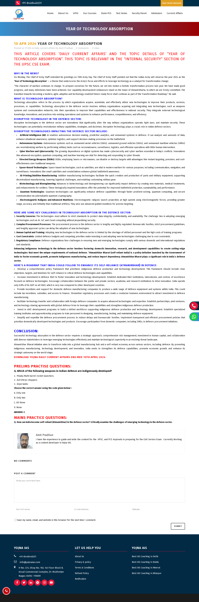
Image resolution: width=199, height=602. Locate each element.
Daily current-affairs (44, 48)
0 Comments (82, 48)
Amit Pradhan (66, 48)
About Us (79, 556)
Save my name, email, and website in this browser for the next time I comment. (56, 520)
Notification (80, 579)
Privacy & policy (83, 562)
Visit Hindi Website (171, 3)
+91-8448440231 (31, 3)
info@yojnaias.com (30, 562)
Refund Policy (82, 573)
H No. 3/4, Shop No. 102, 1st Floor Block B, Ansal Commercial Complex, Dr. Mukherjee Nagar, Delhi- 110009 (41, 571)
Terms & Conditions (84, 567)
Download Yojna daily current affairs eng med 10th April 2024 (60, 357)
